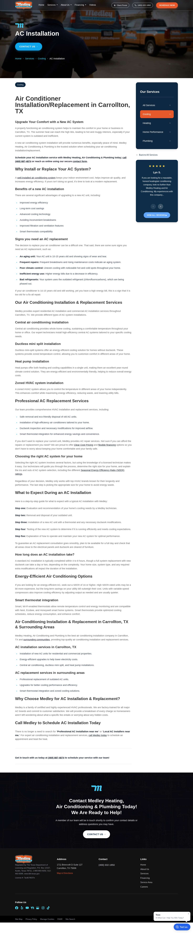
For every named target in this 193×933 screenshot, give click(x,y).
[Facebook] (16, 907)
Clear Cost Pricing (83, 445)
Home (41, 5)
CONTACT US (95, 834)
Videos (92, 5)
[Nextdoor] (32, 907)
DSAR (59, 919)
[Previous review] (153, 206)
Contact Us (27, 46)
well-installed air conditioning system (36, 177)
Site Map (18, 919)
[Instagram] (43, 907)
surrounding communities (36, 639)
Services (51, 5)
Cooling (42, 58)
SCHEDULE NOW (167, 5)
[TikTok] (48, 907)
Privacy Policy (31, 919)
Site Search (70, 919)
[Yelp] (22, 907)
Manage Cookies (47, 919)
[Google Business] (37, 907)
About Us (65, 5)
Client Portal (122, 5)
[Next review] (160, 206)
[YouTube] (27, 907)
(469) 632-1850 (144, 5)
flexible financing (107, 445)
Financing (79, 5)
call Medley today (98, 735)
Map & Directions (65, 873)
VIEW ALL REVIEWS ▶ (157, 215)
